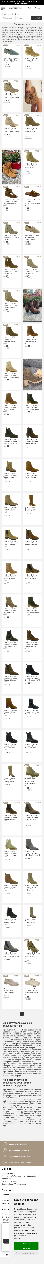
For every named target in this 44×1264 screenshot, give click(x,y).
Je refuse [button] (26, 1248)
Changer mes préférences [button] (26, 1253)
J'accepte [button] (26, 1244)
